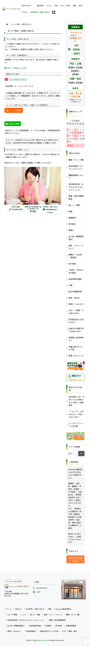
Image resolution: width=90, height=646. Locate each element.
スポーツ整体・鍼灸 (69, 631)
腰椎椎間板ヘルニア (76, 176)
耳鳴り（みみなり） (77, 304)
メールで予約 (15, 110)
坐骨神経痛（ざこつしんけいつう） (76, 167)
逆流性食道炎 (31, 631)
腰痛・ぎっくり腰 (76, 159)
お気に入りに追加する (75, 559)
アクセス (25, 12)
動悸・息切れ (74, 297)
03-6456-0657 (77, 49)
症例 (74, 5)
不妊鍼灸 (48, 625)
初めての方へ (27, 5)
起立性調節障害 (75, 291)
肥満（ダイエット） (77, 355)
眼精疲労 (72, 217)
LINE (38, 591)
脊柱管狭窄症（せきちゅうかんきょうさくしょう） (76, 187)
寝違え (71, 230)
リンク (23, 614)
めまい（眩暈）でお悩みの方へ (76, 311)
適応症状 (40, 5)
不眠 (70, 285)
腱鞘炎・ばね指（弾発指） (75, 256)
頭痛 (70, 211)
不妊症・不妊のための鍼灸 (76, 271)
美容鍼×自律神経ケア (76, 339)
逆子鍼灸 (72, 263)
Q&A (80, 5)
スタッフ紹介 (65, 5)
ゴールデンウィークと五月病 (76, 424)
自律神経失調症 (75, 279)
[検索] (81, 453)
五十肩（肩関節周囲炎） (76, 238)
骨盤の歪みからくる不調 (76, 348)
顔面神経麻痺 (71, 625)
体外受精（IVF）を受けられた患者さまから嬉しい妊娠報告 (76, 401)
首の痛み (72, 224)
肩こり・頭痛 (74, 205)
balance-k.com (42, 640)
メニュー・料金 (52, 5)
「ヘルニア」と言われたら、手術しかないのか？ (76, 414)
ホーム (8, 609)
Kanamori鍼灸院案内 (63, 609)
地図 (49, 609)
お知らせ (18, 609)
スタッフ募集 (12, 614)
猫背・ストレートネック (76, 247)
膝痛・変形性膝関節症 (76, 197)
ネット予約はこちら (16, 68)
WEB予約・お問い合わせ (40, 12)
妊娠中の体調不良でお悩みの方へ (76, 330)
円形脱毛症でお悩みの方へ (76, 321)
